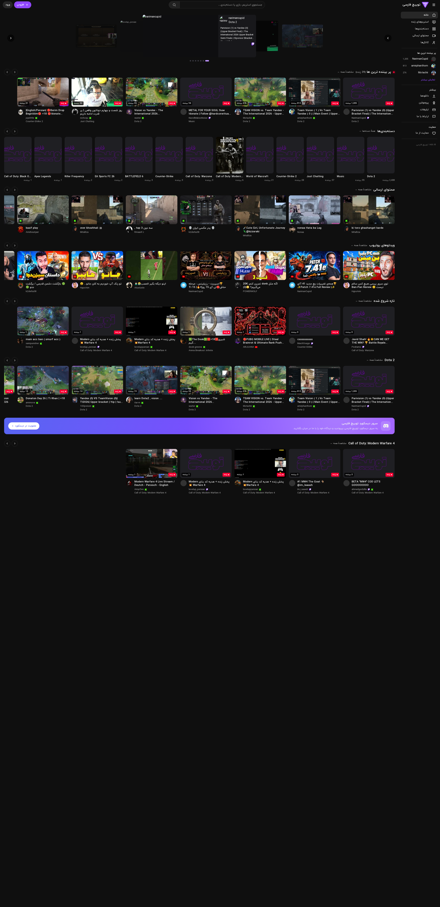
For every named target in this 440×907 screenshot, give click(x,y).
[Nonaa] (292, 229)
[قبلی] (15, 72)
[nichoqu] (75, 112)
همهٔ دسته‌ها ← (367, 131)
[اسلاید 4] (198, 60)
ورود (8, 5)
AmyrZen (139, 489)
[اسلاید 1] (207, 60)
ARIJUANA (248, 347)
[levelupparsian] (129, 341)
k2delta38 (194, 232)
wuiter (137, 118)
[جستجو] (174, 4)
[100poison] (75, 400)
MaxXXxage (303, 343)
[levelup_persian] (75, 341)
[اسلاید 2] (203, 60)
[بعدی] (7, 72)
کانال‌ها (425, 42)
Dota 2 (233, 22)
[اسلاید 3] (200, 60)
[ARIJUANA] (238, 341)
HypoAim (356, 291)
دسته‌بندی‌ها (422, 29)
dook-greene (195, 347)
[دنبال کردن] (390, 82)
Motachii (247, 118)
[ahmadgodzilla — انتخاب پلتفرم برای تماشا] (369, 463)
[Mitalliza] (346, 229)
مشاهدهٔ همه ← (345, 72)
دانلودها (424, 96)
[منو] (433, 4)
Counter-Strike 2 (34, 121)
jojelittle (30, 118)
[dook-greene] (183, 341)
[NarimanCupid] (346, 112)
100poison (85, 406)
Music (192, 121)
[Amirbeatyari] (21, 229)
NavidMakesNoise (198, 118)
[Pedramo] (346, 341)
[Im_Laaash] (292, 483)
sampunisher (32, 343)
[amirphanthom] (292, 112)
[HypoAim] (346, 285)
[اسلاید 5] (195, 60)
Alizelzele (139, 287)
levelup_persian (88, 347)
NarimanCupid (359, 118)
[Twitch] (253, 44)
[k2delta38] (183, 229)
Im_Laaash (302, 489)
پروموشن (424, 103)
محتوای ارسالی (420, 35)
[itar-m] (129, 400)
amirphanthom (304, 118)
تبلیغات (424, 109)
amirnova (30, 402)
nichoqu (84, 118)
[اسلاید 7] (190, 60)
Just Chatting (87, 121)
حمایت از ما (422, 133)
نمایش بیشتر (428, 80)
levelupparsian (141, 347)
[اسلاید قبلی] (388, 38)
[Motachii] (238, 112)
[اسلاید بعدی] (10, 38)
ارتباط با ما (423, 116)
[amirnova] (21, 400)
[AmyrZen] (129, 483)
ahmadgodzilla (359, 489)
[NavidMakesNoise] (183, 112)
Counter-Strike (304, 347)
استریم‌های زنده (420, 22)
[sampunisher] (21, 341)
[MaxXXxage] (292, 341)
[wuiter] (129, 112)
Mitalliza (356, 232)
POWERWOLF (250, 291)
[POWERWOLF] (238, 285)
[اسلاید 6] (193, 60)
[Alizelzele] (129, 285)
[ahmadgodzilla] (346, 483)
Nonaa (300, 232)
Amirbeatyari (32, 232)
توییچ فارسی (411, 4)
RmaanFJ (139, 232)
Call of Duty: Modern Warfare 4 (150, 350)
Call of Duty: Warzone (363, 350)
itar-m (137, 402)
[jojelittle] (21, 112)
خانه (426, 15)
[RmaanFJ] (129, 229)
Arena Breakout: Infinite (201, 350)
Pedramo (356, 347)
